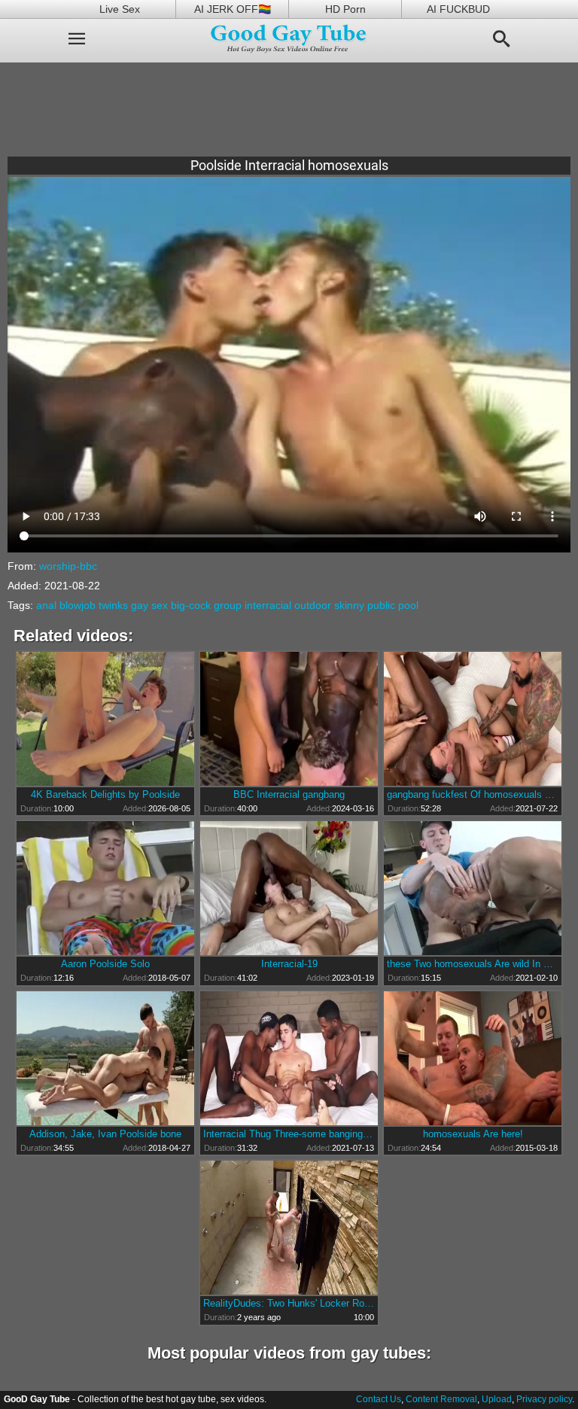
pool (408, 605)
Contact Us (378, 1399)
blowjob (77, 605)
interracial (268, 605)
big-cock (191, 605)
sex (159, 605)
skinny (349, 605)
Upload (497, 1399)
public (381, 605)
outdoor (312, 605)
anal (46, 605)
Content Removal (441, 1399)
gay (139, 605)
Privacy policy (544, 1399)
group (228, 605)
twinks (113, 605)
